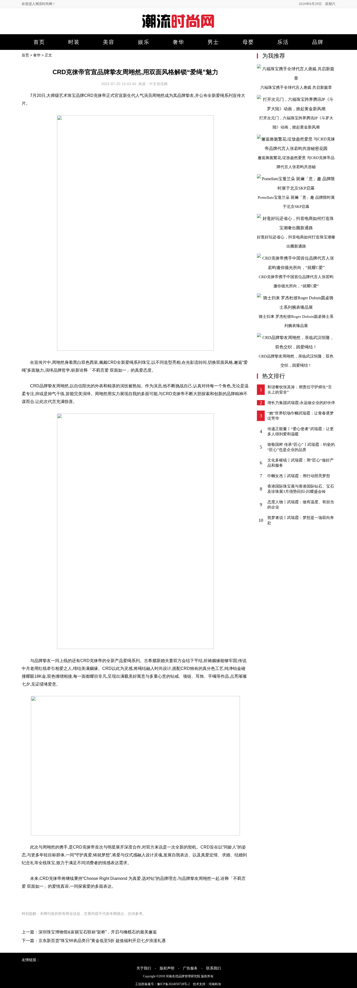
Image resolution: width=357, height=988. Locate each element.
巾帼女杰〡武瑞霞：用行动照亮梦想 (298, 476)
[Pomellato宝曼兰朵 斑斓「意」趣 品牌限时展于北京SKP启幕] (296, 188)
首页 (39, 42)
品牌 (318, 42)
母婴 (248, 42)
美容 (108, 42)
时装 (74, 42)
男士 (213, 42)
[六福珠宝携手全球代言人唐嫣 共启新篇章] (296, 78)
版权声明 (167, 968)
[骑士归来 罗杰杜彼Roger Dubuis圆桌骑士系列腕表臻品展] (296, 307)
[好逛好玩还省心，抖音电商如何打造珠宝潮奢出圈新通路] (296, 228)
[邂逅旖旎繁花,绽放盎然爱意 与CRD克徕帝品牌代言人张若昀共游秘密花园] (296, 148)
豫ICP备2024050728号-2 (173, 984)
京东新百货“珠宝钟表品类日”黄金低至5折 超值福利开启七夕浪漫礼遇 (102, 940)
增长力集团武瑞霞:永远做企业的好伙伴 (301, 403)
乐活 (283, 42)
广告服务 (190, 968)
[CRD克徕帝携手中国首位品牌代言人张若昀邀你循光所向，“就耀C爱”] (296, 267)
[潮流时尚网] (178, 30)
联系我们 (213, 968)
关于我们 (143, 968)
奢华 (178, 42)
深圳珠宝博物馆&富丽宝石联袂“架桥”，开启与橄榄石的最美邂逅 (97, 932)
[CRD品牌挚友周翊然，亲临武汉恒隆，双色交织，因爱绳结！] (296, 347)
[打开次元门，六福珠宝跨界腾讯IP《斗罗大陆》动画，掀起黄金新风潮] (296, 109)
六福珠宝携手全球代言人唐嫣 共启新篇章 (296, 87)
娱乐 (143, 42)
